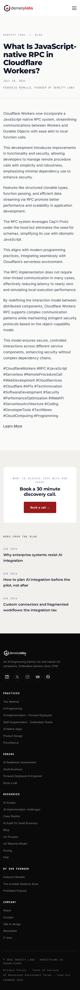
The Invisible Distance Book (20, 884)
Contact (8, 917)
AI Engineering (12, 708)
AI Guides (9, 802)
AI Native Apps (12, 729)
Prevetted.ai (10, 742)
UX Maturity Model (15, 843)
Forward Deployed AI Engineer (22, 776)
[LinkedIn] (7, 677)
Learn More (12, 426)
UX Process (10, 836)
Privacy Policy (14, 970)
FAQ (6, 857)
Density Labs (14, 34)
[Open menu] (74, 8)
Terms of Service (45, 970)
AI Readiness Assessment (19, 762)
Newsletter (10, 930)
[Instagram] (27, 677)
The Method (11, 701)
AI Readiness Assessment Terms (27, 975)
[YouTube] (37, 677)
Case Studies (11, 816)
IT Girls (7, 937)
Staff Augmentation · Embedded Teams (28, 722)
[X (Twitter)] (17, 677)
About (7, 910)
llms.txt (64, 975)
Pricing (7, 850)
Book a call (10, 783)
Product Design (13, 735)
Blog (38, 34)
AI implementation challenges (21, 809)
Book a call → (40, 507)
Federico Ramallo (17, 87)
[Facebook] (48, 677)
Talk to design (12, 924)
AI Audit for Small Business (20, 823)
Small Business (12, 769)
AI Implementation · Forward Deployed (27, 715)
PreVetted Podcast (14, 890)
